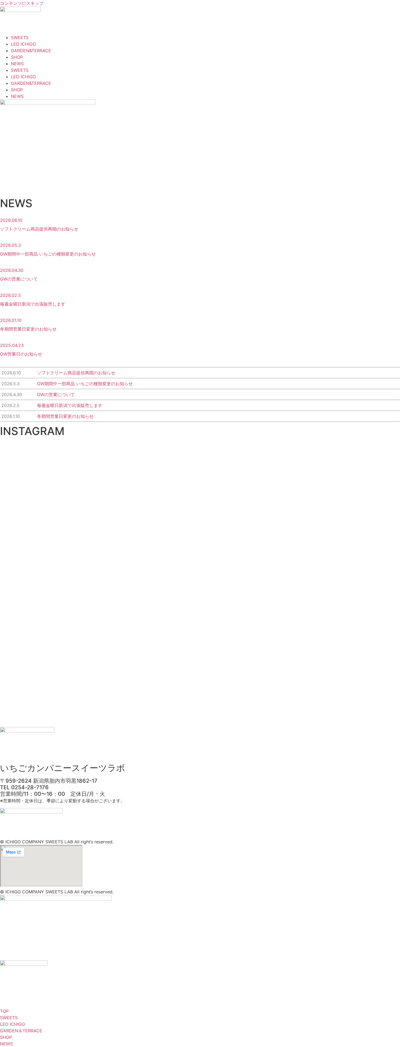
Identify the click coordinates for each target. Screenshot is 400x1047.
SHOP (17, 57)
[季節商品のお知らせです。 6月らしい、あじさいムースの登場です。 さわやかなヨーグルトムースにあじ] (362, 500)
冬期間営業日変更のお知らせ (28, 329)
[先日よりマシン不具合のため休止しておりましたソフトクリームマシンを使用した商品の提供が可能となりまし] (281, 478)
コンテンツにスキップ (22, 3)
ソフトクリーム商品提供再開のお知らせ (39, 229)
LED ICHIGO (23, 44)
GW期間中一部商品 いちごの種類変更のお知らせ (48, 254)
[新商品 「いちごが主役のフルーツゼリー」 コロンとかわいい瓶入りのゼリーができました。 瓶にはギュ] (200, 487)
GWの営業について (19, 279)
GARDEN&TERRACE (31, 50)
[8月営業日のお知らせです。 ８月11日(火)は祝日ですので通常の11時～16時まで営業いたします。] (38, 478)
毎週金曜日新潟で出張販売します (32, 304)
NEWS (17, 63)
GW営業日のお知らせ (21, 354)
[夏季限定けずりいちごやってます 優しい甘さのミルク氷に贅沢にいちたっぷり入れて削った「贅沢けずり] (119, 471)
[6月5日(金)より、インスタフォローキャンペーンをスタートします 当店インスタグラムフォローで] (38, 640)
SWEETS (20, 37)
